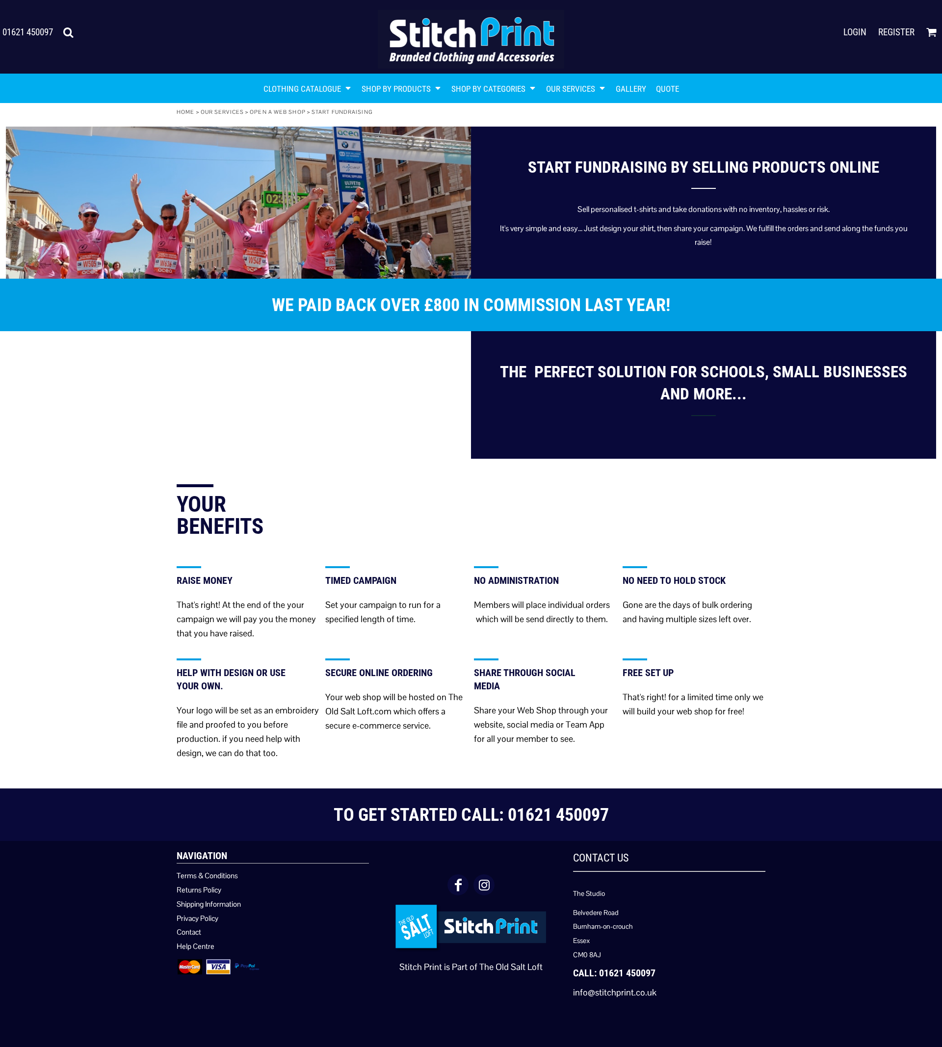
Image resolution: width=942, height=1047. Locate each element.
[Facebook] (458, 884)
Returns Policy (199, 889)
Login (854, 32)
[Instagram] (484, 884)
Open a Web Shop (278, 111)
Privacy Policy (197, 918)
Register (896, 32)
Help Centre (195, 946)
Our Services (222, 111)
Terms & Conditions (207, 875)
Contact (189, 932)
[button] (68, 32)
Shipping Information (209, 904)
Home (185, 111)
